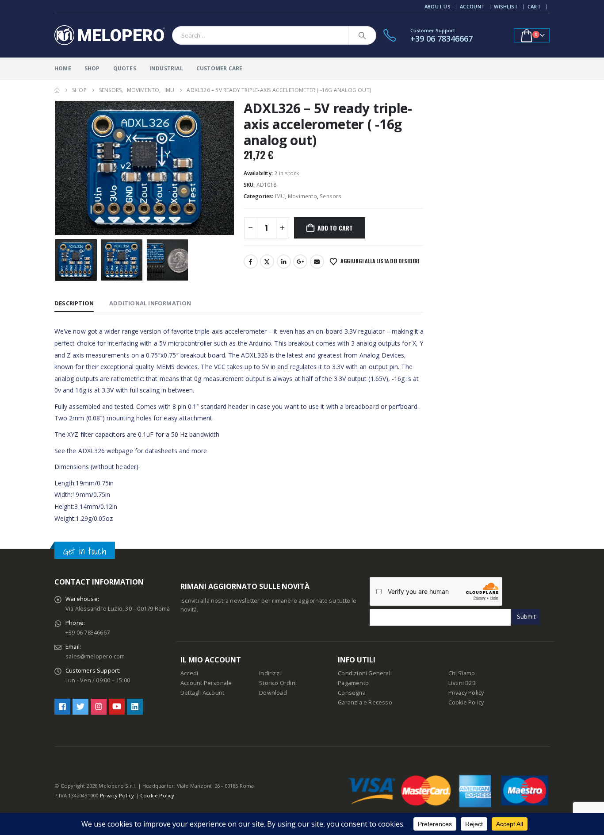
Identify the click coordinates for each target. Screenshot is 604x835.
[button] (56, 168)
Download (273, 692)
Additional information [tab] (150, 303)
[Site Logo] (109, 35)
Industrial (166, 68)
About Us (437, 6)
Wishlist (506, 6)
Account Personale (206, 683)
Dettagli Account (202, 692)
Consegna (352, 692)
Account (472, 6)
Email (317, 261)
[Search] (362, 35)
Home (62, 68)
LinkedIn (284, 261)
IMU (280, 196)
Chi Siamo (461, 673)
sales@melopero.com (95, 656)
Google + (300, 261)
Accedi (189, 673)
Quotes (124, 68)
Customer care (219, 68)
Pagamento (353, 683)
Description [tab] (74, 303)
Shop (92, 68)
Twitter (267, 261)
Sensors (330, 196)
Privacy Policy (466, 692)
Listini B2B (462, 683)
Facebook (251, 261)
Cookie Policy (466, 702)
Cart (534, 6)
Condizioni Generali (365, 673)
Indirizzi (270, 673)
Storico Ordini (278, 683)
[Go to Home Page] (57, 90)
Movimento (302, 196)
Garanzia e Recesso (365, 702)
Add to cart (335, 227)
